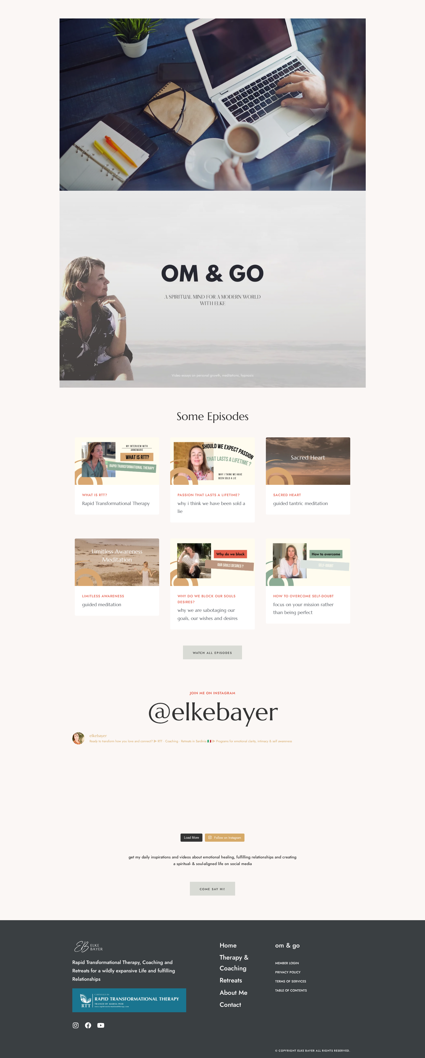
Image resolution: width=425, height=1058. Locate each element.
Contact (169, 18)
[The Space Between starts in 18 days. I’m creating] (319, 810)
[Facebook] (88, 1025)
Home (166, 10)
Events (269, 10)
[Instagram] (75, 1025)
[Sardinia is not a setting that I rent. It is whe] (248, 810)
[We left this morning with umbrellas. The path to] (319, 769)
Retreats (241, 10)
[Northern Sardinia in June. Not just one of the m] (177, 769)
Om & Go (324, 10)
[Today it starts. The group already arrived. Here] (106, 810)
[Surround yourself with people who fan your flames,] (248, 769)
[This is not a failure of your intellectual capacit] (177, 810)
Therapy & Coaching (200, 10)
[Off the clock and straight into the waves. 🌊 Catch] (106, 769)
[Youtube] (100, 1025)
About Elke (296, 10)
